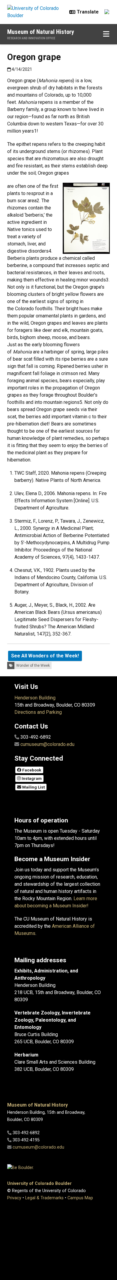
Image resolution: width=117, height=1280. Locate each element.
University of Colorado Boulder (39, 1183)
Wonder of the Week (33, 665)
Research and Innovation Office (31, 38)
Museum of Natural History (40, 31)
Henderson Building (35, 698)
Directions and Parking (38, 712)
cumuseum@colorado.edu (47, 744)
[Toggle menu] (106, 34)
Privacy (14, 1197)
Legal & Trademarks (44, 1197)
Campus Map (80, 1197)
